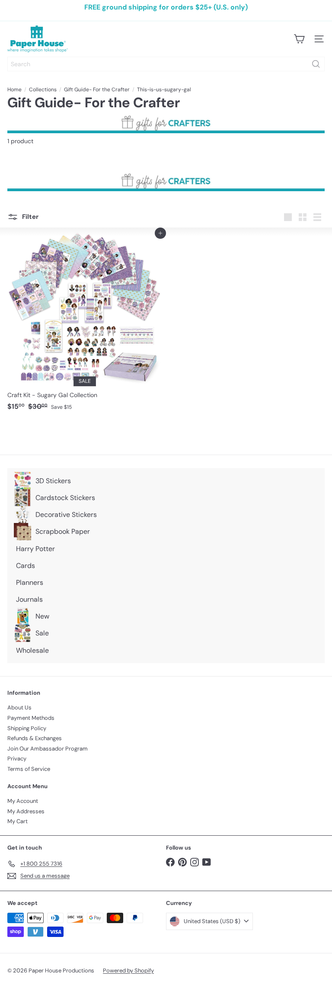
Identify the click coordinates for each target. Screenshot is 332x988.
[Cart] (299, 38)
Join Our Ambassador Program (47, 748)
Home (14, 90)
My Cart (17, 821)
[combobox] (166, 64)
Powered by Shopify (128, 970)
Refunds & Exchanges (34, 738)
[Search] (316, 64)
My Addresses (26, 811)
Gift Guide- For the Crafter (97, 90)
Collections (43, 90)
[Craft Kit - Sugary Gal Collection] (84, 324)
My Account (22, 801)
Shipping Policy (26, 728)
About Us (19, 707)
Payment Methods (30, 718)
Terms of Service (28, 769)
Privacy (16, 758)
